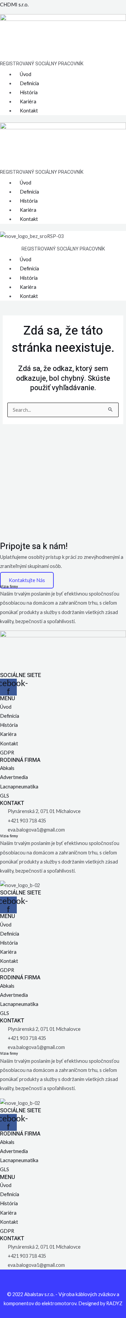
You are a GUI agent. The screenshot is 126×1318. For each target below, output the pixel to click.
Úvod (25, 74)
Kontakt (29, 110)
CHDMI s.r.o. (14, 4)
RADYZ (114, 1303)
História (29, 92)
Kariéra (28, 101)
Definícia (29, 83)
